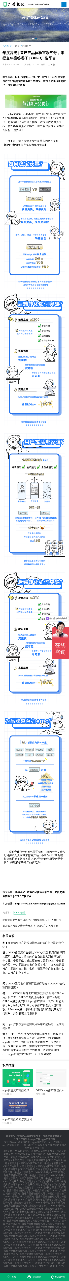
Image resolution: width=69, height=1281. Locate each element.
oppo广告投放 (56, 1142)
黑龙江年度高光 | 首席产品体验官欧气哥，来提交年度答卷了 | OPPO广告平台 (34, 1190)
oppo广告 (27, 46)
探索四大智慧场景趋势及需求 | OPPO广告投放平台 (30, 925)
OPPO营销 (19, 912)
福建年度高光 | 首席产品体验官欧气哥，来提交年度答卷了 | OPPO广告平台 (34, 1163)
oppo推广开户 (39, 1142)
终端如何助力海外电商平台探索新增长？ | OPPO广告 (32, 920)
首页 (17, 46)
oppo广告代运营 (11, 1145)
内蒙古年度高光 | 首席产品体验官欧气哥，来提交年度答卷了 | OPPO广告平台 (34, 1220)
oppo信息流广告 (21, 1142)
